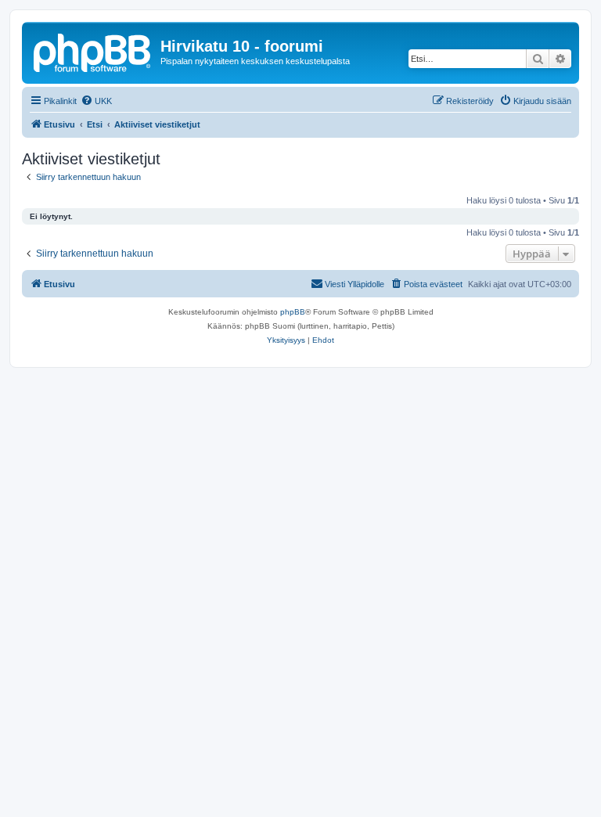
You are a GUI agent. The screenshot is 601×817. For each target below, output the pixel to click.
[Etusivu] (93, 51)
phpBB (292, 312)
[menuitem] (96, 101)
